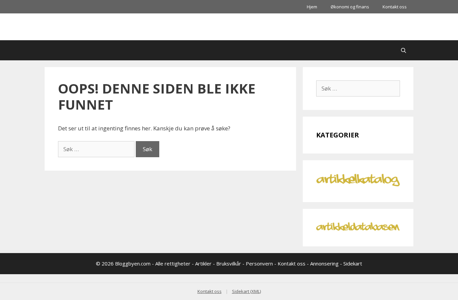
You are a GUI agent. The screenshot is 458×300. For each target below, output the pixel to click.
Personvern (259, 263)
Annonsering (324, 263)
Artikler (203, 263)
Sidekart (352, 263)
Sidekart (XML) (246, 291)
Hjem (312, 7)
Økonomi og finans (350, 7)
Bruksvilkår (228, 263)
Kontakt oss (395, 7)
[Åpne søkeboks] (403, 50)
